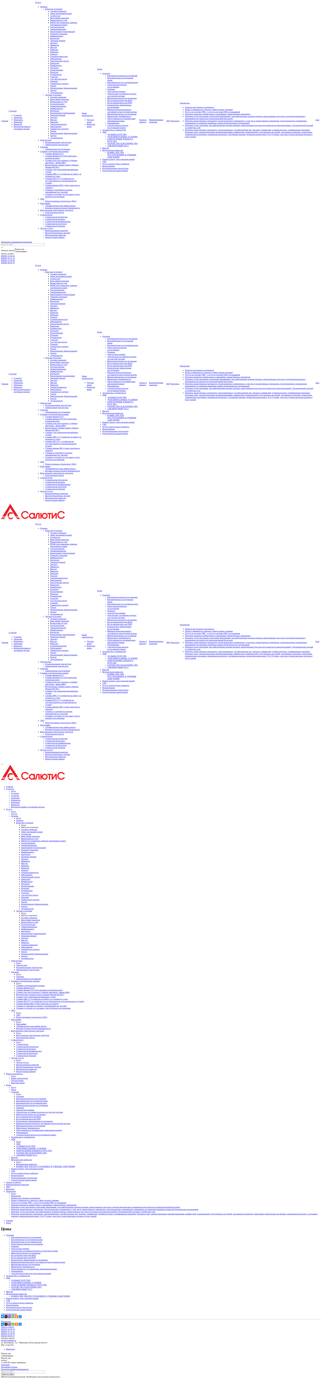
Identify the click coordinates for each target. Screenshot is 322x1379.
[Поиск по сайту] (2, 247)
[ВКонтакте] (2, 1316)
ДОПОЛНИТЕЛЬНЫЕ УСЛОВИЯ (122, 137)
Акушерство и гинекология (114, 130)
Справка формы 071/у (54, 154)
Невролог (54, 52)
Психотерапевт (56, 70)
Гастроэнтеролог (57, 27)
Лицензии (5, 1365)
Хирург (53, 90)
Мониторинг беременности (119, 116)
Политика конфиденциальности (15, 1369)
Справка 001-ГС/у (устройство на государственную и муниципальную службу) (61, 181)
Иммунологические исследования (122, 98)
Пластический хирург (59, 61)
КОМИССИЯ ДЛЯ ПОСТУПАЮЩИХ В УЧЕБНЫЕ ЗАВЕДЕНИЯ (121, 155)
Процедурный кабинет (55, 237)
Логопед (53, 43)
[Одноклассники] (16, 1316)
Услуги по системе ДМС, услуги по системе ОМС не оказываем (212, 112)
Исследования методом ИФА (119, 100)
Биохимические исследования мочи (122, 82)
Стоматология (46, 215)
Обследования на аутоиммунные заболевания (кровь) (121, 120)
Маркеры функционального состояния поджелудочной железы (122, 111)
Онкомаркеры (113, 123)
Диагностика (45, 140)
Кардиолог (54, 38)
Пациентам (185, 103)
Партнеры (18, 122)
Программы (45, 203)
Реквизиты (18, 120)
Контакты (175, 121)
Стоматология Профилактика (58, 221)
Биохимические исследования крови (27, 1240)
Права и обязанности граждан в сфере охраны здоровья (209, 110)
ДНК (104, 132)
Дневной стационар (58, 34)
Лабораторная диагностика (56, 145)
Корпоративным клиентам (56, 231)
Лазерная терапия (57, 41)
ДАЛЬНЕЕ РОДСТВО (117, 134)
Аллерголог (55, 16)
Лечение (43, 7)
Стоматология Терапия (55, 226)
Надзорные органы (9, 1367)
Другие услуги (46, 228)
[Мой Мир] (20, 1316)
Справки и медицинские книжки (54, 151)
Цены (99, 69)
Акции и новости (143, 121)
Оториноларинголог (59, 56)
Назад (13, 791)
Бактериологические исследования (122, 76)
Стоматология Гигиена (55, 219)
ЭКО (42, 199)
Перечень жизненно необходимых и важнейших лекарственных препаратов (217, 114)
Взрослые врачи (91, 125)
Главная (4, 121)
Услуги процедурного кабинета (115, 164)
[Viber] (9, 1316)
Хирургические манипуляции (115, 171)
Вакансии (18, 124)
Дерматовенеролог (58, 29)
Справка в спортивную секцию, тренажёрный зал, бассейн (59, 191)
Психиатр (54, 68)
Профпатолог (56, 65)
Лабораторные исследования (57, 149)
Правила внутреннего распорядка (199, 107)
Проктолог (54, 63)
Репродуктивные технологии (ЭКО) (60, 201)
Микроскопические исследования (121, 114)
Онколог (54, 54)
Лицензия (18, 117)
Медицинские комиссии (55, 235)
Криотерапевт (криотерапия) (62, 32)
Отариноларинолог (58, 124)
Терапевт (54, 81)
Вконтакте (10, 1349)
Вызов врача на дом (58, 20)
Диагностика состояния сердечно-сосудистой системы (122, 95)
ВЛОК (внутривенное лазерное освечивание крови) (63, 23)
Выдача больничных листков (57, 233)
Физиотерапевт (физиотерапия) (63, 88)
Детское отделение (53, 95)
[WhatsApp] (13, 1316)
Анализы (44, 147)
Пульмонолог (56, 74)
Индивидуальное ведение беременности (62, 208)
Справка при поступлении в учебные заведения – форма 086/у (61, 161)
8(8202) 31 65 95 (8, 260)
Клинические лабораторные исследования (29, 1260)
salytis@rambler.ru (8, 1340)
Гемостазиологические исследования (117, 86)
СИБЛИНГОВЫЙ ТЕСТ (118, 146)
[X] (6, 1316)
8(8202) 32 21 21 (8, 258)
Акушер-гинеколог (58, 11)
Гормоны (111, 89)
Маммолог (54, 45)
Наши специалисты (87, 114)
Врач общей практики (59, 18)
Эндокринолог (56, 93)
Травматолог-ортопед (59, 84)
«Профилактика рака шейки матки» (60, 206)
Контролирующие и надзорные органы (22, 128)
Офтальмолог (56, 59)
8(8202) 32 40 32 (8, 256)
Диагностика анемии (116, 91)
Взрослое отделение (53, 9)
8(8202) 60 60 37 (8, 263)
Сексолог (54, 77)
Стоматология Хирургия (55, 224)
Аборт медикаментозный (61, 13)
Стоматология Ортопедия (56, 217)
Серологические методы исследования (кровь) (117, 126)
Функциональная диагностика (58, 142)
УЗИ (104, 162)
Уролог (53, 86)
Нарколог (54, 50)
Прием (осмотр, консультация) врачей (118, 159)
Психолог (54, 72)
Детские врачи (90, 121)
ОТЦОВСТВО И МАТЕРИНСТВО (122, 143)
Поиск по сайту (8, 1374)
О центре (13, 111)
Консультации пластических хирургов (56, 210)
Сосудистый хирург (58, 79)
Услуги (38, 2)
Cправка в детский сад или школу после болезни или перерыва (62, 195)
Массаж (53, 47)
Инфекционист (56, 36)
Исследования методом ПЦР (119, 103)
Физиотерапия (108, 166)
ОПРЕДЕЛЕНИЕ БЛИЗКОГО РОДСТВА (29, 1285)
